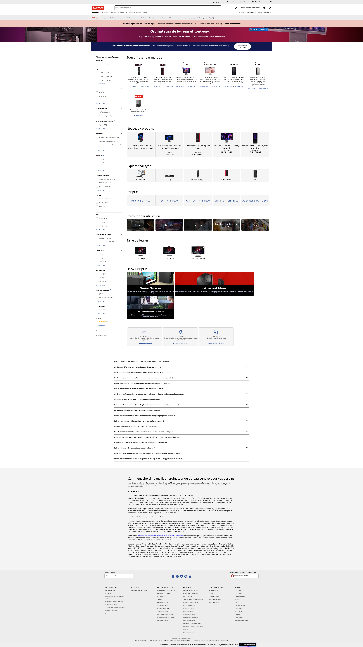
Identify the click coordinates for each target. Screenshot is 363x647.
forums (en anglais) (188, 608)
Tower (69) (97, 206)
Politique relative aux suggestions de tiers (192, 641)
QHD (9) (97, 294)
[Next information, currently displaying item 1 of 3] (248, 24)
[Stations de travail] (139, 18)
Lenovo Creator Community (191, 590)
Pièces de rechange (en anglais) (166, 617)
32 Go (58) (97, 167)
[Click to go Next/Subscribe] (130, 576)
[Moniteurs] (147, 18)
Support (211, 593)
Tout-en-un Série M (240, 605)
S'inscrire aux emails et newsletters (193, 599)
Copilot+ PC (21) (97, 125)
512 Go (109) (97, 262)
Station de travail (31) (97, 199)
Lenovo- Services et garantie (165, 614)
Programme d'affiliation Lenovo (192, 623)
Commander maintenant (242, 46)
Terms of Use (169, 641)
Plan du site (177, 641)
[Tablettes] (155, 18)
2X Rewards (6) (97, 310)
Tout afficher (133, 86)
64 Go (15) (97, 159)
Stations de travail (162, 605)
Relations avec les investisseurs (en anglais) (115, 597)
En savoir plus (100, 84)
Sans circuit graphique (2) (97, 179)
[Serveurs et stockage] (195, 18)
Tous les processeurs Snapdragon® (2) (97, 146)
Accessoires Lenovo (162, 611)
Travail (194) (97, 274)
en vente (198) (97, 64)
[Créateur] (271, 12)
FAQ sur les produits (215, 599)
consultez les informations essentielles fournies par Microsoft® (160, 536)
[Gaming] (262, 12)
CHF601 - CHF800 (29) (97, 76)
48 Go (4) (97, 163)
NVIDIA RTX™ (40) (97, 187)
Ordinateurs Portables (163, 593)
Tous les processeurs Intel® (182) (97, 137)
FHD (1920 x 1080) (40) (97, 298)
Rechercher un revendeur (190, 617)
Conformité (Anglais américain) (114, 601)
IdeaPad (237, 599)
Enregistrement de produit (190, 602)
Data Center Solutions (163, 608)
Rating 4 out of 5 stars (97, 322)
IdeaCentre (238, 611)
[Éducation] (255, 12)
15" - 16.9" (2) (97, 222)
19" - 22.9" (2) (97, 226)
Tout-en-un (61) (97, 202)
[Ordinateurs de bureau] (125, 18)
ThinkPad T (238, 590)
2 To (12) (97, 254)
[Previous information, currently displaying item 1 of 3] (115, 24)
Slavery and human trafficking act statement (216, 641)
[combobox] (166, 8)
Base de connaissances (189, 633)
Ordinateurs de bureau (163, 602)
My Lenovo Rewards (189, 605)
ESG (106, 613)
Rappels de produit (162, 620)
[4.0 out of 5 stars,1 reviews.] (226, 148)
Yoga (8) (97, 92)
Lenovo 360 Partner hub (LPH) (139, 590)
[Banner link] (181, 23)
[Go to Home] (98, 8)
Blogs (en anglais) (188, 611)
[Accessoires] (165, 18)
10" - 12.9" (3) (97, 218)
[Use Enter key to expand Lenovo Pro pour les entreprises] (244, 2)
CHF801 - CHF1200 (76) (97, 80)
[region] (181, 46)
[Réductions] (100, 18)
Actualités (108, 593)
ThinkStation (239, 617)
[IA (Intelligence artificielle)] (214, 18)
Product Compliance (189, 620)
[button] (267, 2)
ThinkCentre (238, 608)
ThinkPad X (238, 593)
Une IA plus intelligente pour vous (166, 590)
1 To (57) (97, 258)
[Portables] (108, 18)
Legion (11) (97, 96)
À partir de (169, 154)
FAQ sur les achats (214, 602)
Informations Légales (111, 604)
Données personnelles (141, 641)
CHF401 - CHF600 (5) (97, 73)
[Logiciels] (173, 18)
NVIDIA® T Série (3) (97, 183)
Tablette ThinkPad (240, 596)
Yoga (236, 602)
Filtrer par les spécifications (107, 57)
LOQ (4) (97, 100)
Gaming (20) (97, 278)
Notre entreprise (110, 590)
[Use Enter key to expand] (261, 8)
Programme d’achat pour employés (193, 627)
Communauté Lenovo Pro (190, 593)
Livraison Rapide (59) (97, 116)
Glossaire (185, 630)
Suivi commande (214, 596)
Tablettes (159, 599)
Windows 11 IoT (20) (97, 238)
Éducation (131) (97, 281)
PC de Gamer (161, 596)
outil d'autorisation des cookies (156, 641)
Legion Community (188, 596)
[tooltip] (114, 121)
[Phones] (180, 18)
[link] (271, 2)
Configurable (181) (97, 112)
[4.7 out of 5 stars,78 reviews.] (255, 148)
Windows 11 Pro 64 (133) (97, 242)
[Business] (245, 12)
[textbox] (244, 576)
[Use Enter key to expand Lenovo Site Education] (262, 2)
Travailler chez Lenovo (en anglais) (114, 607)
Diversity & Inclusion (111, 610)
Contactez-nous (213, 590)
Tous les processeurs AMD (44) (97, 141)
